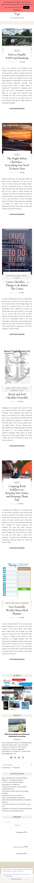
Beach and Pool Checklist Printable (17, 395)
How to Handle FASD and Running (17, 56)
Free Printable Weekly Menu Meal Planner (17, 610)
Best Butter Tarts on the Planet (12, 795)
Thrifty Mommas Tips (17, 12)
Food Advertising (19, 832)
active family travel (14, 275)
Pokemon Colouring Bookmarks (12, 811)
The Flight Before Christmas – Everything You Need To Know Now (17, 163)
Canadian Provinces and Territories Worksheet (17, 808)
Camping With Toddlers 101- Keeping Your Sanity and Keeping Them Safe (17, 492)
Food (12, 603)
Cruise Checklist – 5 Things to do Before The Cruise (17, 285)
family (24, 275)
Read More (17, 10)
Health (17, 50)
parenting (14, 390)
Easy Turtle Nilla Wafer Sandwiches (13, 798)
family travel (16, 388)
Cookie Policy (9, 876)
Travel (17, 154)
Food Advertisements (17, 847)
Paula (23, 62)
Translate (16, 767)
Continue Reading (17, 108)
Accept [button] (26, 7)
